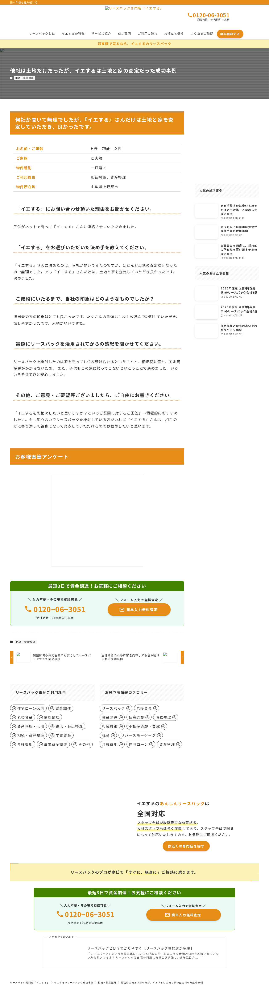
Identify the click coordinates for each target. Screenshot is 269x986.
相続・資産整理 (24, 78)
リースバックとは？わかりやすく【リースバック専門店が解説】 (140, 948)
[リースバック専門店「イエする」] (134, 16)
